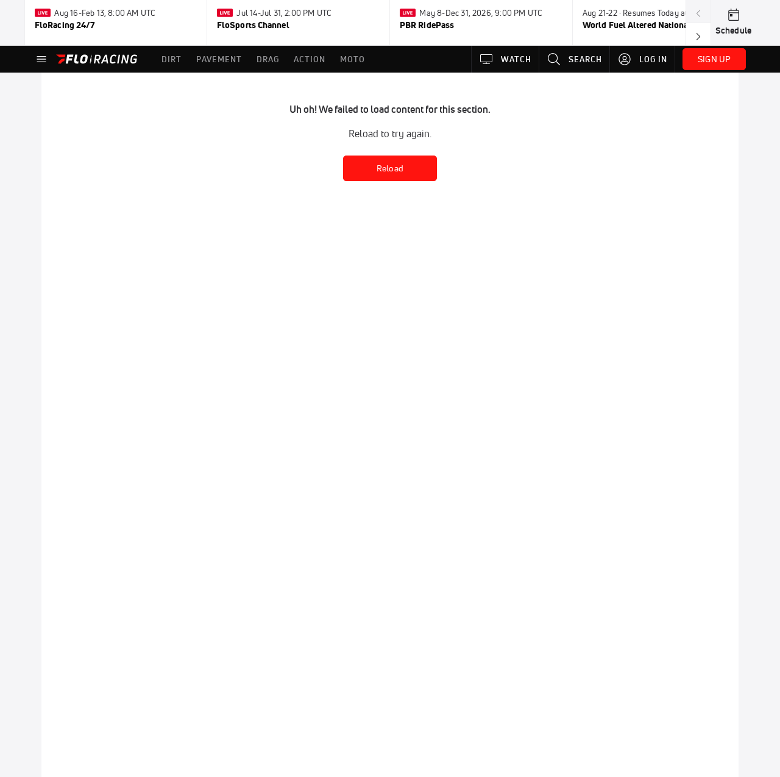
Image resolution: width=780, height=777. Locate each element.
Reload (390, 168)
